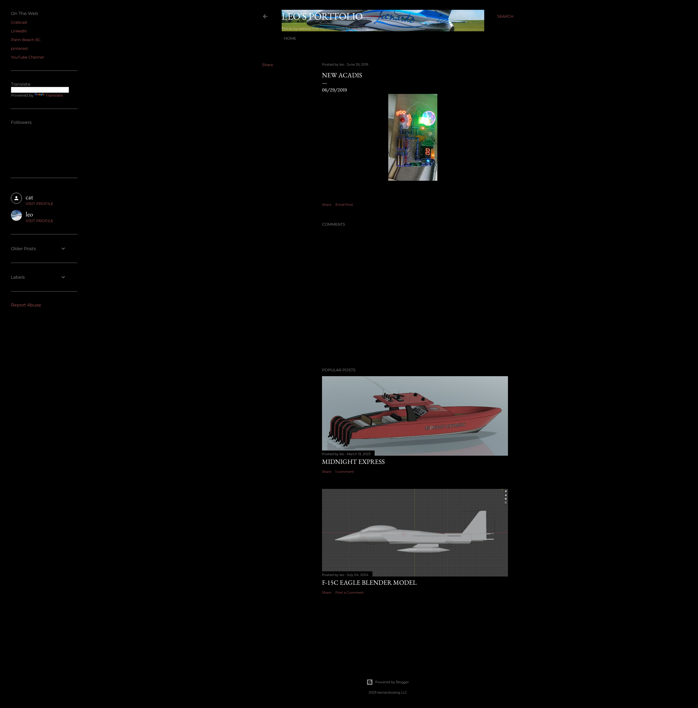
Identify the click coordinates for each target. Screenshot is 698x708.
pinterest (19, 48)
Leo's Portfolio (322, 16)
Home (290, 38)
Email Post (344, 205)
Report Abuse (26, 305)
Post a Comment (349, 592)
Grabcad (19, 22)
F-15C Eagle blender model (369, 582)
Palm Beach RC (26, 39)
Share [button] (267, 64)
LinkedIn (19, 31)
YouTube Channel (27, 57)
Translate (54, 95)
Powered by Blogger (392, 682)
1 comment (344, 472)
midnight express (353, 461)
